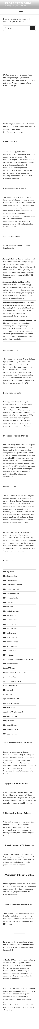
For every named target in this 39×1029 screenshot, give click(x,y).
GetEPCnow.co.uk (10, 686)
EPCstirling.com (9, 624)
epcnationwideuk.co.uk (12, 681)
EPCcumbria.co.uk (10, 716)
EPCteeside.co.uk (10, 734)
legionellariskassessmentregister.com (18, 659)
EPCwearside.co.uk (10, 729)
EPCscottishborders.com (13, 585)
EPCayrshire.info (9, 616)
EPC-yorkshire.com (10, 646)
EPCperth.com (8, 655)
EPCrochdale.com (10, 629)
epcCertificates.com (11, 699)
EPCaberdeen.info (10, 576)
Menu (21, 12)
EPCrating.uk (8, 690)
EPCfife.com (8, 607)
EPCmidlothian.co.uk (11, 589)
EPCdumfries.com (10, 620)
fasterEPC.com (18, 3)
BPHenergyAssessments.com (14, 672)
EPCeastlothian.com (11, 611)
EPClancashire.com (10, 725)
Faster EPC (25, 945)
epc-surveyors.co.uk (11, 703)
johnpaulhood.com (10, 677)
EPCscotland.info (9, 708)
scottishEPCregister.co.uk (13, 712)
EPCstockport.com (10, 664)
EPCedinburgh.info (10, 598)
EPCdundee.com (9, 651)
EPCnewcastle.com (10, 637)
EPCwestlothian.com (11, 594)
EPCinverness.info (10, 580)
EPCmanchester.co (10, 642)
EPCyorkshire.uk (9, 721)
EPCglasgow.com (9, 602)
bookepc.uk (7, 694)
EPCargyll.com (8, 572)
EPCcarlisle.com (9, 633)
